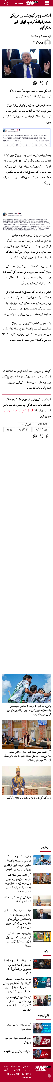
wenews (42, 424)
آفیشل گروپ (27, 410)
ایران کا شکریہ (41, 429)
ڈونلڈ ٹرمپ (24, 429)
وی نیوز (9, 429)
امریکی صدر (25, 424)
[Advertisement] (26, 199)
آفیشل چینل (11, 410)
